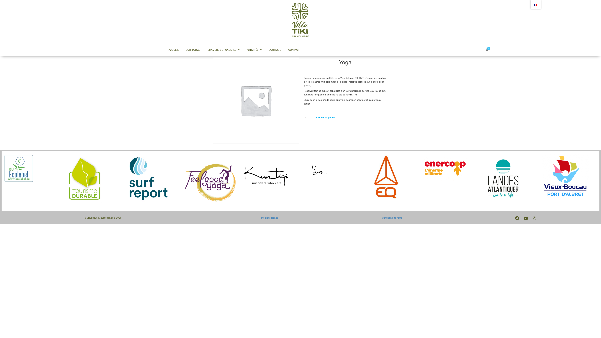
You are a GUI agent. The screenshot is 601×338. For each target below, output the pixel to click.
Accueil (174, 49)
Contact (293, 49)
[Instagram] (534, 218)
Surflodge (193, 49)
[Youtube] (526, 218)
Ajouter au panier (325, 117)
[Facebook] (517, 218)
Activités (253, 49)
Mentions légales (269, 217)
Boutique (275, 49)
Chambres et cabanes (222, 49)
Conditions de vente (392, 217)
